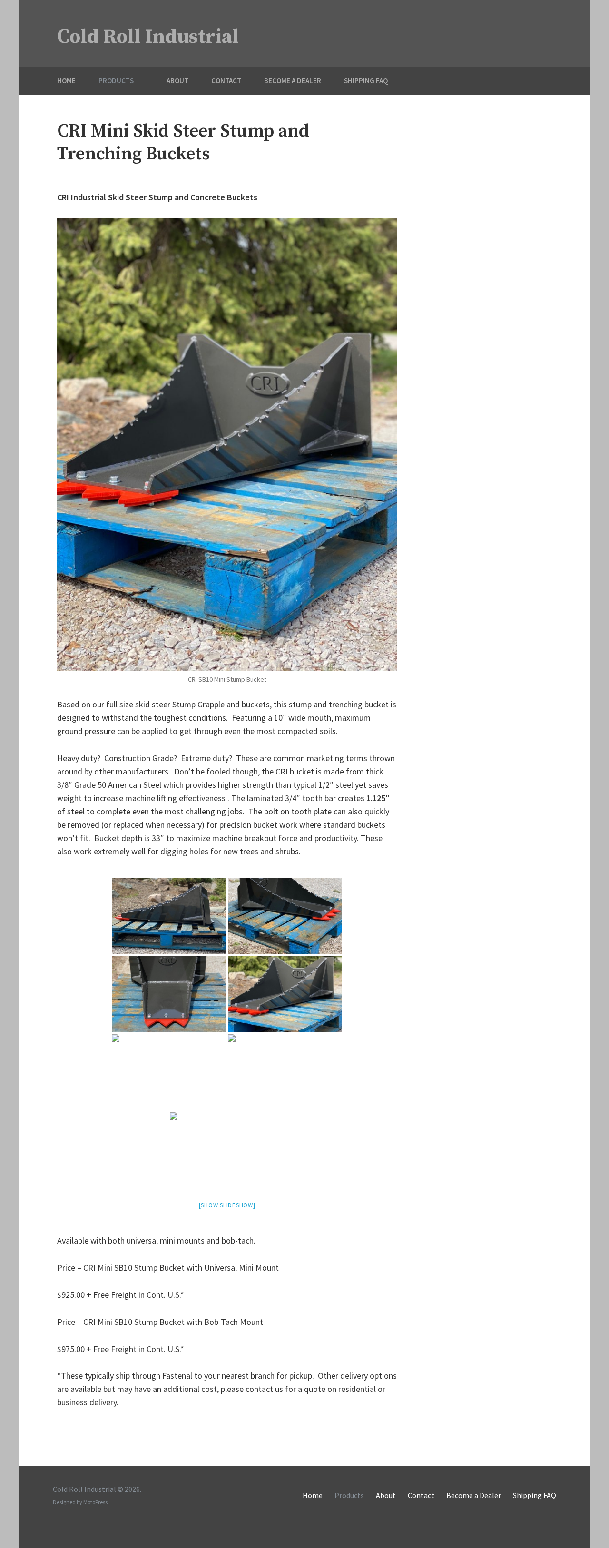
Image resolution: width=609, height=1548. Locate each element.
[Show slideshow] (227, 1205)
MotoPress (95, 1502)
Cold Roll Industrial (148, 36)
